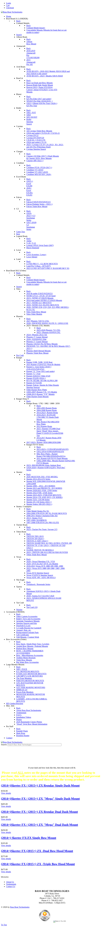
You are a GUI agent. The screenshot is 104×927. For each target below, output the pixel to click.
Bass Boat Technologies (19, 907)
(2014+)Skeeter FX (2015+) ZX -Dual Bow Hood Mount (37, 851)
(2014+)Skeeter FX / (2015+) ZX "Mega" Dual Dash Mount (39, 824)
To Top (4, 925)
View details (6, 793)
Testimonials (11, 884)
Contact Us (10, 886)
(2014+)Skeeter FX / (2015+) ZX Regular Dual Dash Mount (39, 811)
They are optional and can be (52, 756)
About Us (10, 882)
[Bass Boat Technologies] (11, 12)
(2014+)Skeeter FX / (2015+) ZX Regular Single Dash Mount (40, 785)
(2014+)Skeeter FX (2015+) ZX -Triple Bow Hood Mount (38, 864)
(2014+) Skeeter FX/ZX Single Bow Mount (28, 837)
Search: (4, 745)
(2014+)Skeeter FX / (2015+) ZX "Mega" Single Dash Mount (40, 798)
